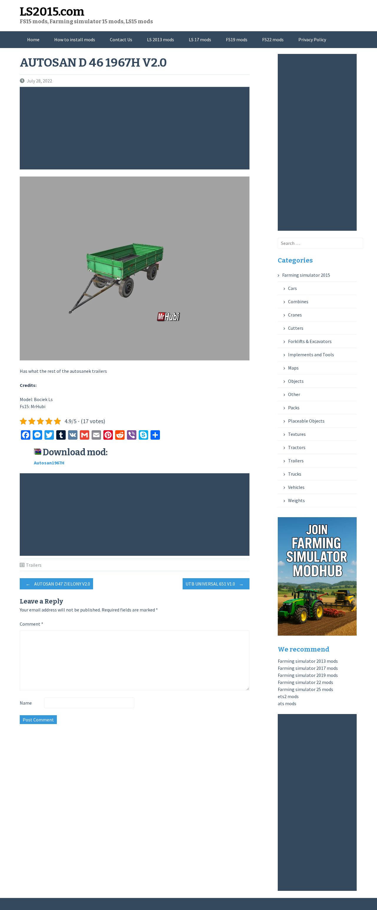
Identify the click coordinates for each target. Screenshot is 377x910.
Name (26, 703)
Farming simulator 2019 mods (308, 675)
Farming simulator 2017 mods (308, 668)
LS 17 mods (200, 39)
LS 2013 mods (160, 39)
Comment (31, 624)
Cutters (295, 328)
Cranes (295, 315)
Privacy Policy (312, 39)
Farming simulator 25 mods (305, 689)
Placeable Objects (306, 421)
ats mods (287, 703)
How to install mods (74, 39)
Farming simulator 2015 (306, 275)
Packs (294, 408)
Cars (292, 288)
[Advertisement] (136, 128)
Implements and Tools (311, 354)
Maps (293, 368)
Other (294, 394)
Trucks (294, 474)
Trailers (34, 565)
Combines (298, 301)
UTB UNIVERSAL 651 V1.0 (215, 584)
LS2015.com (52, 12)
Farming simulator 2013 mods (308, 661)
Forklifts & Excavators (310, 341)
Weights (296, 500)
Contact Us (121, 39)
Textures (297, 434)
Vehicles (296, 487)
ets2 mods (288, 696)
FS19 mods (236, 39)
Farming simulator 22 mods (305, 682)
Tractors (296, 447)
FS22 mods (273, 39)
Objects (296, 381)
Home (33, 39)
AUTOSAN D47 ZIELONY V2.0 (58, 584)
